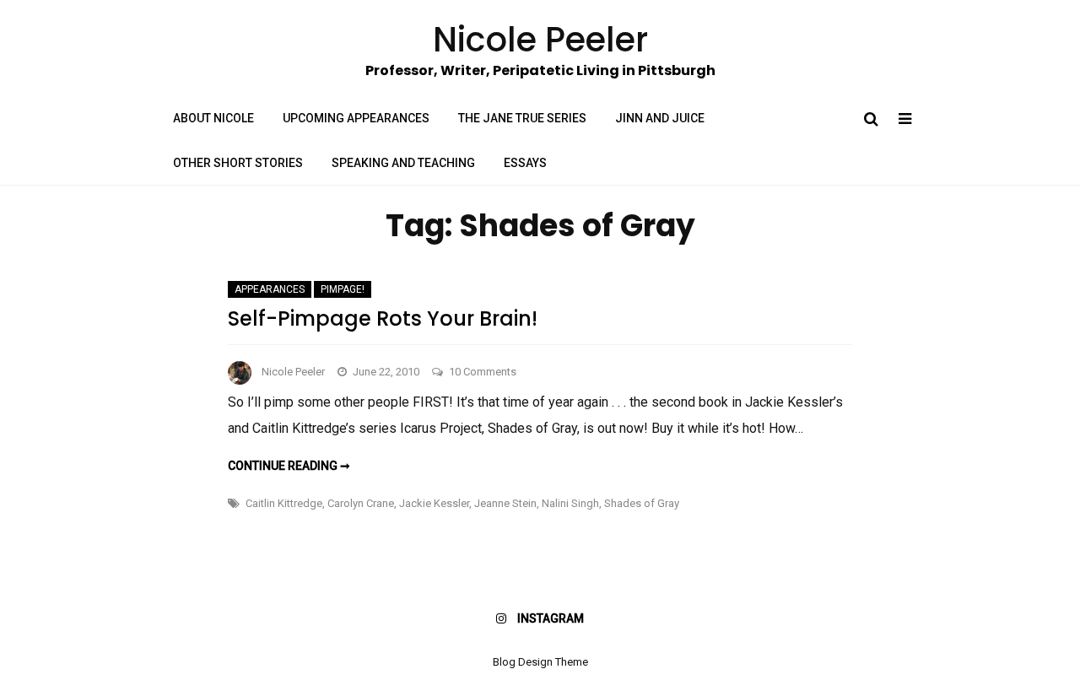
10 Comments (482, 371)
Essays (525, 163)
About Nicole (213, 118)
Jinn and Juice (660, 118)
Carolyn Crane (360, 503)
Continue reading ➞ (289, 466)
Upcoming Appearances (356, 118)
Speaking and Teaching (403, 163)
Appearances (270, 289)
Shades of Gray (641, 503)
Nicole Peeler (293, 371)
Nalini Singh (570, 503)
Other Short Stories (238, 163)
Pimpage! (342, 289)
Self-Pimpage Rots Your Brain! (382, 318)
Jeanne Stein (505, 503)
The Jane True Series (522, 118)
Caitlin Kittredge (284, 503)
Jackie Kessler (434, 503)
